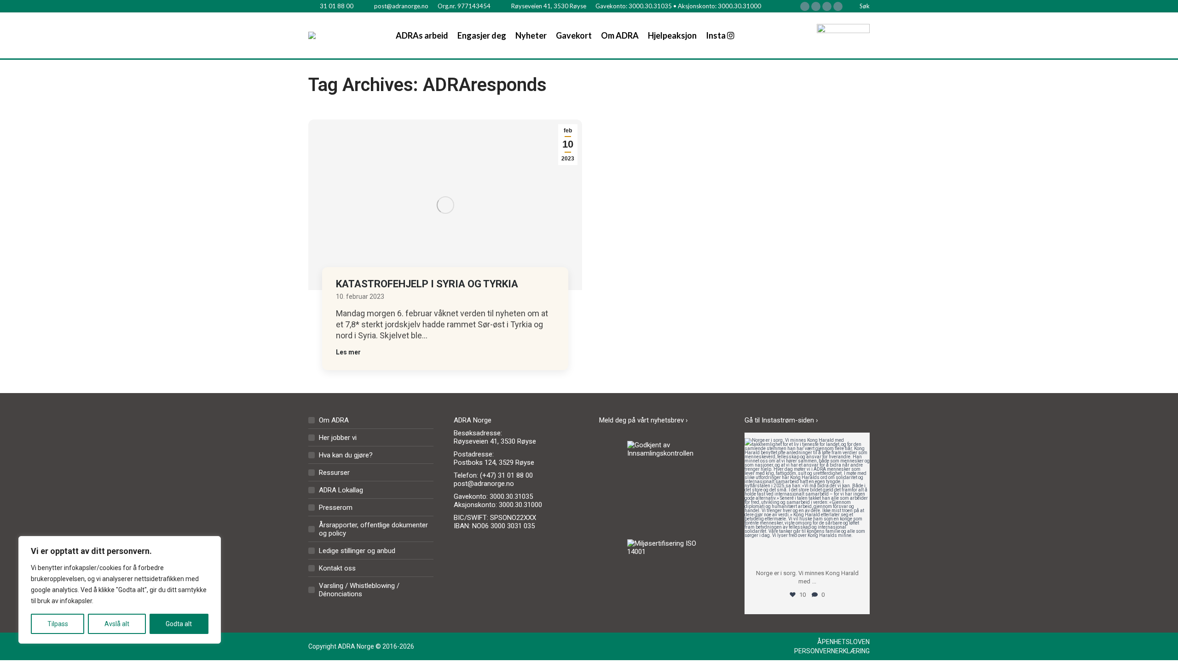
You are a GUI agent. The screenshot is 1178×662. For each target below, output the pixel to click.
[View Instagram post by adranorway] (860, 552)
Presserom (335, 507)
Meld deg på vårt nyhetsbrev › (643, 420)
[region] (119, 590)
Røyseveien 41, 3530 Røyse (548, 6)
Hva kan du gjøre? (346, 455)
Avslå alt (116, 624)
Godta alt (179, 624)
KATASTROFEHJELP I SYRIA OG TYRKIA (427, 284)
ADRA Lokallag (341, 490)
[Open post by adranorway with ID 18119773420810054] (807, 500)
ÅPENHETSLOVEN (843, 641)
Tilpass (57, 624)
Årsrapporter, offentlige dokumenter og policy (373, 529)
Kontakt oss (337, 568)
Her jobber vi (338, 438)
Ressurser (334, 472)
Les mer (348, 352)
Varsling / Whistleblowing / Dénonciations (359, 590)
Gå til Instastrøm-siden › (781, 420)
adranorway (807, 447)
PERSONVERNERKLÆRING (832, 651)
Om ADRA (334, 420)
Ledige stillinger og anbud (357, 551)
